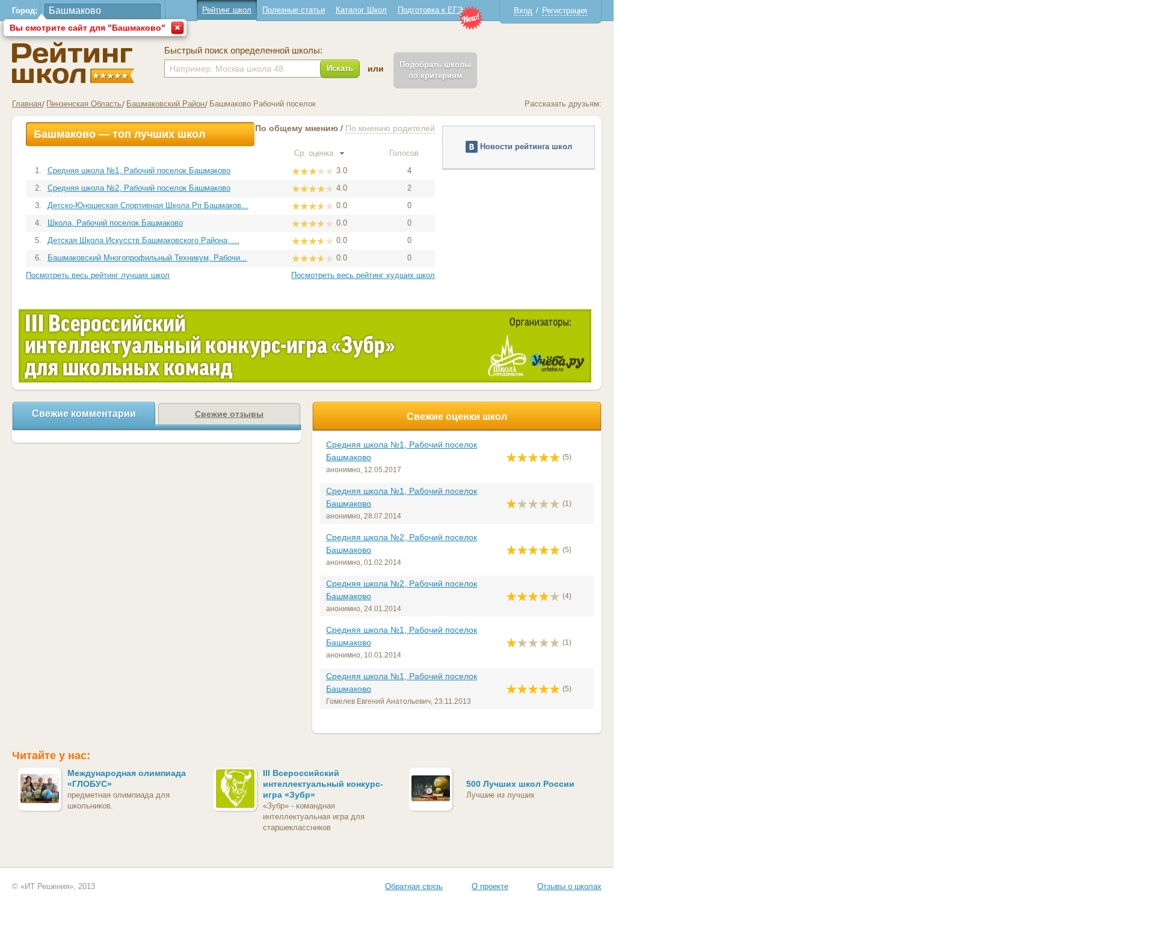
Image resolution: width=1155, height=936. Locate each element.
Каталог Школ (361, 9)
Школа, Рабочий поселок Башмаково (115, 222)
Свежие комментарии (84, 413)
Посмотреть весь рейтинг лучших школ (98, 275)
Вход (523, 10)
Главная (27, 103)
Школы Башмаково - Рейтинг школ (73, 63)
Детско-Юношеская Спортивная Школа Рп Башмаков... (148, 205)
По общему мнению (296, 128)
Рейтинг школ (226, 9)
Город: (24, 10)
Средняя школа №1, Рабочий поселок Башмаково (139, 170)
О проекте (490, 886)
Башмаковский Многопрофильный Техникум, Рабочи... (147, 257)
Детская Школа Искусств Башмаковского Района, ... (143, 240)
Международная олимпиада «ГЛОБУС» (126, 778)
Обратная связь (414, 886)
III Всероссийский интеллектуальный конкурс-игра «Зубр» (323, 783)
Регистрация (564, 10)
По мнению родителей (390, 128)
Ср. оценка (315, 153)
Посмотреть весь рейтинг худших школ (363, 275)
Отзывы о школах (569, 886)
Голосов (405, 153)
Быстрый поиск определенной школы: (243, 50)
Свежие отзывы (229, 414)
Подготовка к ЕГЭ (430, 9)
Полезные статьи (293, 9)
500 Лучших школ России (520, 784)
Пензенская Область (84, 103)
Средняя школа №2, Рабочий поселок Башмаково (139, 187)
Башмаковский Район (165, 103)
